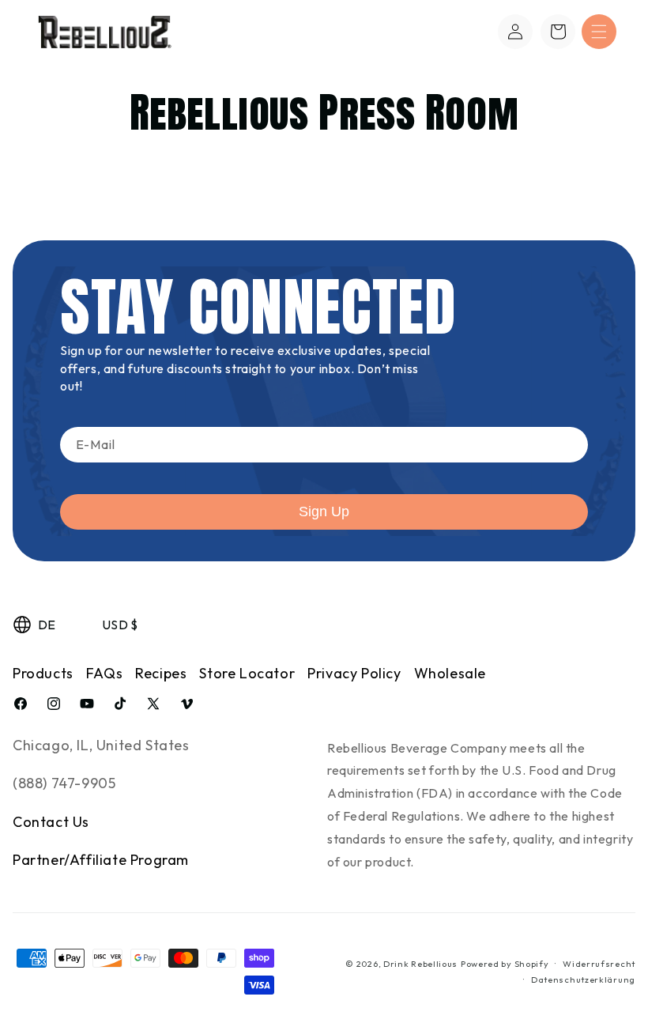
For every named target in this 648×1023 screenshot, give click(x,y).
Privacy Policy (354, 673)
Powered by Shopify (505, 963)
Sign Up (324, 511)
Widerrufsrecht (599, 963)
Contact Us (51, 822)
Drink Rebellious (420, 963)
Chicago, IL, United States (101, 745)
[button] (599, 31)
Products (43, 673)
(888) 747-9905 (64, 783)
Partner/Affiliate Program (101, 860)
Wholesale (450, 673)
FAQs (104, 673)
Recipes (160, 673)
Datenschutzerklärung (583, 979)
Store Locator (247, 673)
